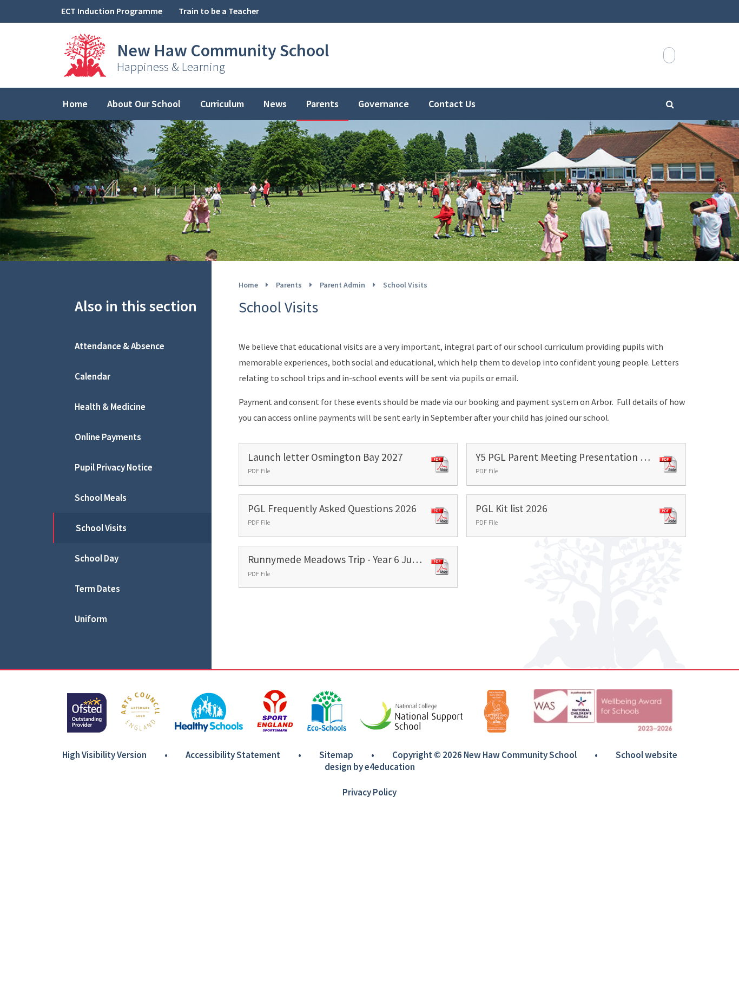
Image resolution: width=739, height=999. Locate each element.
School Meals (101, 498)
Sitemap (336, 755)
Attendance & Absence (119, 346)
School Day (96, 558)
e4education (390, 767)
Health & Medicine (110, 407)
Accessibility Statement (233, 755)
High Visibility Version (104, 755)
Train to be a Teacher (219, 10)
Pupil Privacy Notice (114, 467)
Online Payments (108, 437)
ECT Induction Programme (111, 10)
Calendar (92, 376)
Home (248, 285)
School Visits (405, 285)
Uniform (91, 619)
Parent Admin (342, 285)
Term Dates (97, 589)
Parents (289, 285)
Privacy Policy (369, 792)
